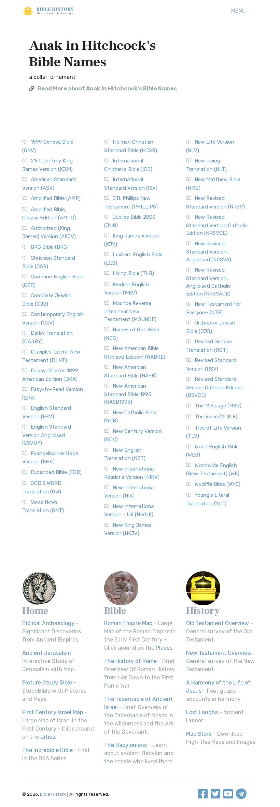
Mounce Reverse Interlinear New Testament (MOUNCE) (130, 311)
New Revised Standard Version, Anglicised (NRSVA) (208, 252)
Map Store (199, 734)
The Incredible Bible (47, 750)
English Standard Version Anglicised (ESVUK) (46, 435)
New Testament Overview (219, 653)
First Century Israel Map (52, 712)
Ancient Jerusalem (46, 653)
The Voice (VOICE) (216, 417)
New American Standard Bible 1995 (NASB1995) (127, 394)
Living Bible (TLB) (133, 273)
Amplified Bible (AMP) (56, 198)
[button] (238, 11)
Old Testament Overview (217, 623)
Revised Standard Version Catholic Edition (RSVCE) (214, 387)
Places (164, 648)
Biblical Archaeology (48, 623)
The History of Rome (130, 661)
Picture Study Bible (47, 682)
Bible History (53, 794)
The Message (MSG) (218, 406)
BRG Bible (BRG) (50, 247)
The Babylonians (125, 745)
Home (35, 611)
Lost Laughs (202, 712)
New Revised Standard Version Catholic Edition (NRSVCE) (217, 225)
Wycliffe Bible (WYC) (217, 484)
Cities (47, 737)
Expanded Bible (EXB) (56, 472)
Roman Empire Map (128, 623)
